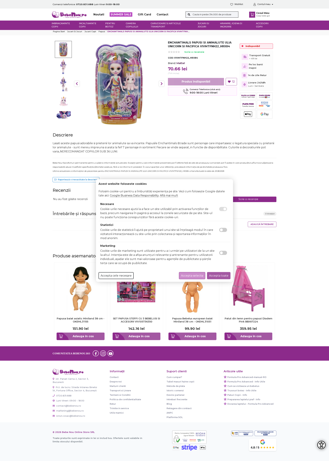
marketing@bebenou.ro (70, 410)
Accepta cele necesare (116, 275)
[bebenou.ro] (69, 14)
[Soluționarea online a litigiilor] (265, 433)
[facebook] (96, 353)
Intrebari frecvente (177, 399)
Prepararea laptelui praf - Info (243, 399)
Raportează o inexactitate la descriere (78, 179)
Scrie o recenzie (194, 52)
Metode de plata (176, 386)
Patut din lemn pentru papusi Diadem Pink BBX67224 (248, 320)
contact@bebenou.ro (68, 405)
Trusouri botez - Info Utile (241, 390)
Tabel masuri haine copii (180, 381)
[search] (189, 14)
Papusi (102, 31)
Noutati (98, 14)
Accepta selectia (192, 275)
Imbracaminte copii (61, 25)
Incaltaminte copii (87, 25)
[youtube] (110, 353)
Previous (77, 83)
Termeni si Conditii (120, 395)
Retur (113, 404)
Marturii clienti (118, 386)
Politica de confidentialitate (125, 399)
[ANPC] (242, 433)
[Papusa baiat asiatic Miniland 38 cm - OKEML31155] (81, 288)
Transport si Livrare (120, 390)
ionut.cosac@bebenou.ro (70, 415)
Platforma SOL (175, 417)
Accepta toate (218, 275)
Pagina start (59, 31)
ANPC (170, 413)
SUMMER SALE (121, 14)
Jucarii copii (90, 31)
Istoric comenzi (175, 390)
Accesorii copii (262, 25)
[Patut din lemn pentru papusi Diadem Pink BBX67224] (248, 288)
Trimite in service (119, 408)
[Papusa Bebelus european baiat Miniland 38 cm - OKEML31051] (192, 288)
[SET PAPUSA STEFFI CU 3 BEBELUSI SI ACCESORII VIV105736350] (137, 288)
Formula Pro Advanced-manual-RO (246, 377)
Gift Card (144, 14)
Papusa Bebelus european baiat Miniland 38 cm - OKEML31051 (192, 320)
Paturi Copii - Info (237, 395)
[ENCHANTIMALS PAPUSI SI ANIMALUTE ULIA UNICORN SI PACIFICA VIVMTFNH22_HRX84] (119, 84)
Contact (162, 14)
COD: (171, 58)
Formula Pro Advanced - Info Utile (246, 381)
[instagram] (103, 353)
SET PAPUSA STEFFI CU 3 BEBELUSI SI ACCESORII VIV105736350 (136, 320)
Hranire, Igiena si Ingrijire (231, 25)
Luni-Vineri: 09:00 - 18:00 (70, 400)
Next (161, 83)
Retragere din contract (179, 408)
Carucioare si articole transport (166, 25)
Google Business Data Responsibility (134, 195)
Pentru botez (110, 25)
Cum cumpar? (174, 377)
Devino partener (176, 395)
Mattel (180, 63)
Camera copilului (132, 25)
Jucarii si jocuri (203, 25)
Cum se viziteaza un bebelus (243, 386)
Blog (169, 404)
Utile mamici (117, 413)
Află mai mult (169, 195)
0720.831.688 (63, 395)
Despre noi (116, 381)
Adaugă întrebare (262, 224)
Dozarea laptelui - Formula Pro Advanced (250, 404)
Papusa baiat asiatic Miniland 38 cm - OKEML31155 (80, 320)
